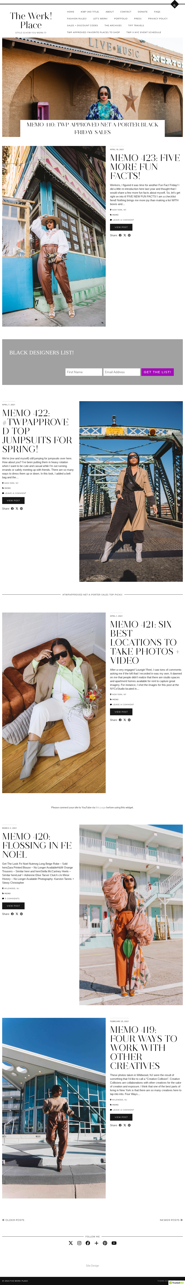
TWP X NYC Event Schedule (143, 32)
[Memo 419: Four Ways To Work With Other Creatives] (54, 1108)
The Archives (113, 25)
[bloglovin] (96, 1243)
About (110, 11)
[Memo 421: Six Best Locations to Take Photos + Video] (54, 703)
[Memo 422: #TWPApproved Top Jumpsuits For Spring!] (131, 491)
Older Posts (14, 1220)
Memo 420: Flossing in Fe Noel (37, 845)
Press (138, 18)
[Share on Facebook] (120, 235)
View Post (121, 227)
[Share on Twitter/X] (124, 235)
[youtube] (114, 1243)
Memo (115, 215)
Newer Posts (170, 1220)
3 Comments (12, 898)
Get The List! (157, 372)
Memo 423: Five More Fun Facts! (145, 166)
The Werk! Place (31, 20)
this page (101, 807)
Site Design (92, 1265)
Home (70, 11)
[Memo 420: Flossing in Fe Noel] (131, 915)
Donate (143, 11)
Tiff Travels (136, 25)
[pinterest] (105, 1243)
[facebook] (88, 1243)
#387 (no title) (90, 11)
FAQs (157, 11)
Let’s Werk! (100, 18)
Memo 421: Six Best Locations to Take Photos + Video (145, 642)
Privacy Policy (158, 18)
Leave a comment (123, 220)
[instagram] (79, 1243)
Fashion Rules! (77, 18)
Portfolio (121, 18)
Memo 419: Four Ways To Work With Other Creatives (143, 1047)
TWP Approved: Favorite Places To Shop (93, 32)
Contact (125, 11)
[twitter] (70, 1243)
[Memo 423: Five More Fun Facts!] (54, 236)
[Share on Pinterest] (129, 235)
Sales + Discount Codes (82, 25)
